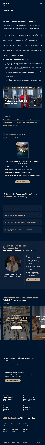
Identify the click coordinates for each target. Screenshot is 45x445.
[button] (40, 3)
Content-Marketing (7, 119)
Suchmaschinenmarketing (30, 45)
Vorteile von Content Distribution (13, 137)
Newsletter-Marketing (7, 122)
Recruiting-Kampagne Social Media (10, 125)
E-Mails (7, 37)
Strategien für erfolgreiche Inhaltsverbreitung (15, 134)
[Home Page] (6, 3)
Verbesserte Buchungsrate (10, 71)
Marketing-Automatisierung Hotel (33, 119)
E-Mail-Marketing (17, 122)
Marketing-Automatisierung (18, 119)
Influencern (32, 50)
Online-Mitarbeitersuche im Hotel (29, 122)
